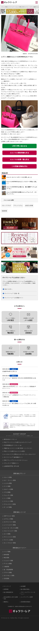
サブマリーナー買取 (10, 522)
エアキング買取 (8, 519)
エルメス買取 (8, 477)
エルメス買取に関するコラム (21, 6)
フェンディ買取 (8, 495)
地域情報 (4, 211)
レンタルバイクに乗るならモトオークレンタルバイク (20, 454)
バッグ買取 (7, 551)
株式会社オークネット (10, 439)
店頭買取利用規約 (25, 602)
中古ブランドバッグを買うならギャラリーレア (18, 442)
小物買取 (6, 566)
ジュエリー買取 (8, 560)
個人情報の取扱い (25, 589)
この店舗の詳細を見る (20, 166)
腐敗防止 (6, 602)
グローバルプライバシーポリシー (28, 593)
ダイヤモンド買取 (9, 575)
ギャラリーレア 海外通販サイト (13, 457)
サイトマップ (7, 586)
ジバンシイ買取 (8, 501)
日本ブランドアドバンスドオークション (16, 460)
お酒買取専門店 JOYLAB (11, 466)
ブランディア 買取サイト (11, 463)
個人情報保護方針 (8, 592)
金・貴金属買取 (8, 569)
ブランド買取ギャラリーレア (7, 6)
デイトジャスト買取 (10, 537)
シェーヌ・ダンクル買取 (11, 528)
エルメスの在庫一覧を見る (19, 159)
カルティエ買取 (8, 489)
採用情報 (6, 589)
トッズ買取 (7, 498)
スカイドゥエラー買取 (10, 531)
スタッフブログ (6, 205)
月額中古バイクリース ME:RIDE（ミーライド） (18, 448)
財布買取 (6, 554)
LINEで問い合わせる (19, 146)
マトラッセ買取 (8, 540)
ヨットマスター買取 (10, 543)
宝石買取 (6, 578)
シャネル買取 (8, 483)
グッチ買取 (7, 486)
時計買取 (6, 557)
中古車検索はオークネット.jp (12, 445)
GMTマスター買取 (9, 516)
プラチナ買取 (8, 572)
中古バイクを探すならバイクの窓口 (14, 451)
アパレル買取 (8, 563)
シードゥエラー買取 (10, 525)
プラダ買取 (7, 492)
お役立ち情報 (29, 205)
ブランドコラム (18, 205)
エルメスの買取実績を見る (19, 153)
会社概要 (23, 586)
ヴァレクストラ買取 (10, 504)
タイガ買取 (7, 534)
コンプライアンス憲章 (27, 597)
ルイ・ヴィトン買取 (10, 480)
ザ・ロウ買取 (8, 507)
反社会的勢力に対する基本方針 (11, 598)
